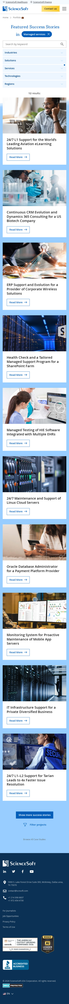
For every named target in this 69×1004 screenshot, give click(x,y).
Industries (11, 52)
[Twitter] (14, 871)
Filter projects (38, 824)
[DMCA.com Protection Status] (13, 986)
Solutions (10, 60)
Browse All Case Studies (34, 839)
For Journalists (9, 910)
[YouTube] (32, 871)
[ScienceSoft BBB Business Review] (16, 965)
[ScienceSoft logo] (15, 8)
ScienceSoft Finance (42, 2)
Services (9, 68)
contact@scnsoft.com (18, 890)
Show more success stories (35, 815)
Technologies (12, 76)
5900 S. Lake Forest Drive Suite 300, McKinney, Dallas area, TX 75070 (35, 883)
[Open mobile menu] (64, 8)
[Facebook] (23, 871)
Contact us (50, 8)
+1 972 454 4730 (16, 900)
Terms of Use (9, 927)
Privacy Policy (9, 921)
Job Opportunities (11, 916)
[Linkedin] (5, 871)
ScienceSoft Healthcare (16, 2)
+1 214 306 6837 (16, 897)
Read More (16, 157)
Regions (9, 84)
